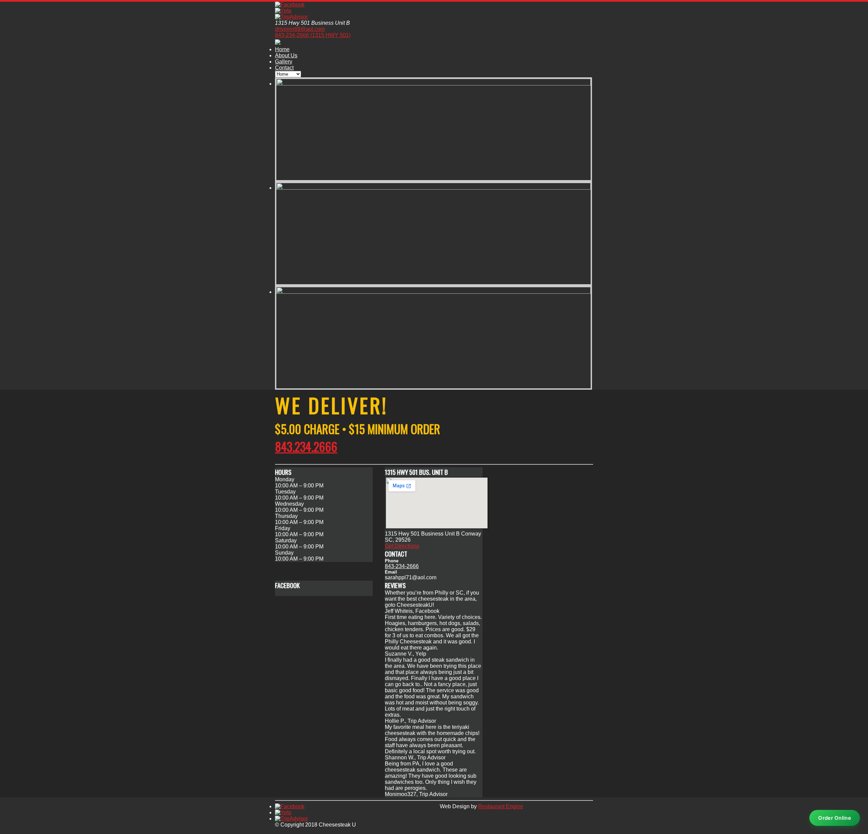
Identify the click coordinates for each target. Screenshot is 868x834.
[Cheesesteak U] (277, 42)
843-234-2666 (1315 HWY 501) (313, 35)
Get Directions (402, 546)
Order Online (834, 818)
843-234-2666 (402, 566)
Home (282, 49)
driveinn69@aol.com (300, 29)
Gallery (283, 61)
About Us (286, 55)
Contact (284, 68)
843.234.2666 (306, 446)
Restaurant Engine (500, 806)
